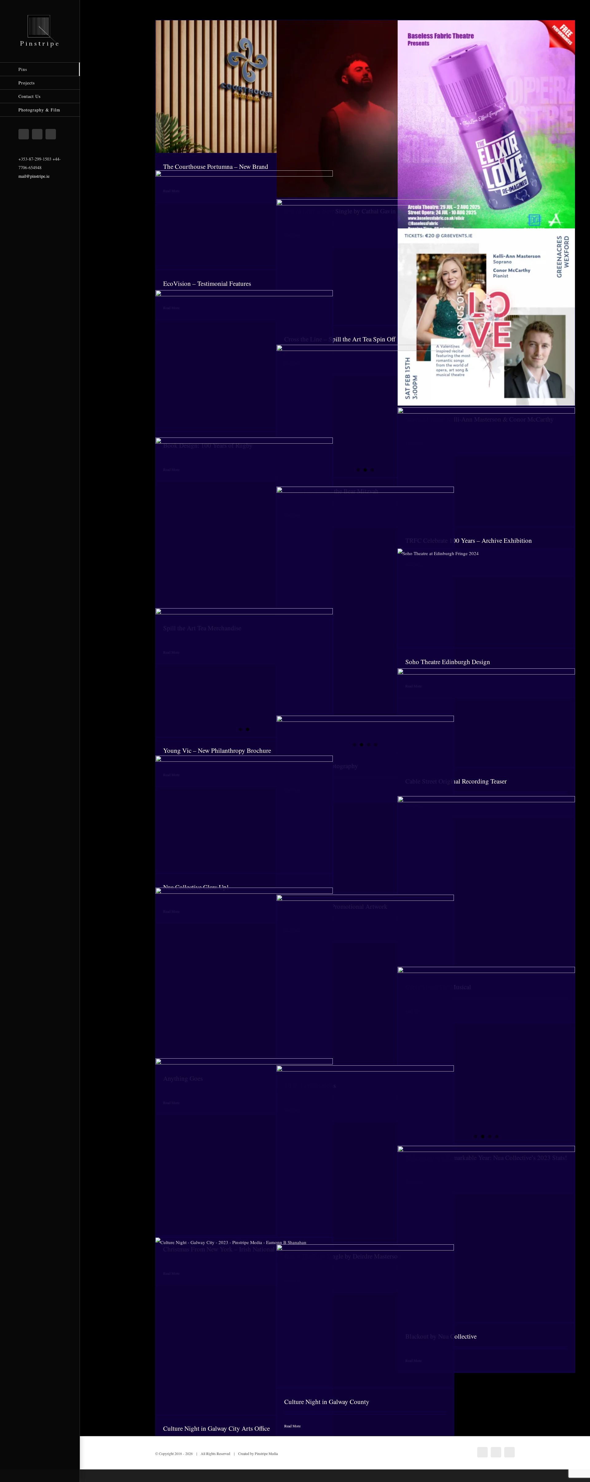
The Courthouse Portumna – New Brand (215, 166)
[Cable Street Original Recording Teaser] (486, 718)
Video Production (274, 225)
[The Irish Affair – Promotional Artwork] (365, 804)
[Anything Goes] (244, 976)
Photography (383, 113)
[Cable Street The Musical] (486, 884)
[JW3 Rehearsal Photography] (365, 619)
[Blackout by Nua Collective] (486, 1234)
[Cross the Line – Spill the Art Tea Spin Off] (365, 262)
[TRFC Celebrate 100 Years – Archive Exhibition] (486, 467)
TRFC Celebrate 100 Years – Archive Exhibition (468, 540)
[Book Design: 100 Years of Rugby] (244, 361)
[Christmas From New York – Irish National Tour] (244, 1146)
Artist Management (346, 113)
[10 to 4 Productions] (365, 983)
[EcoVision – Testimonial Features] (244, 220)
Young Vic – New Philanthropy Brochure (217, 750)
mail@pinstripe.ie (33, 176)
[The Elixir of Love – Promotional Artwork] (486, 131)
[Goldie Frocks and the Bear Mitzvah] (365, 404)
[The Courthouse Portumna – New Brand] (244, 86)
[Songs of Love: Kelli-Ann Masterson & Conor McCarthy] (486, 317)
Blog (252, 819)
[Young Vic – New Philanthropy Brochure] (244, 672)
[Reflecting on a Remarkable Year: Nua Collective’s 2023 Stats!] (486, 1055)
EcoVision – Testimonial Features (207, 283)
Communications (234, 225)
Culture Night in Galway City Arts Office (216, 1428)
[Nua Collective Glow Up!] (244, 814)
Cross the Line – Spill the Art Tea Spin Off (339, 339)
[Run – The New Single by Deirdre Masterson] (365, 1154)
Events (502, 472)
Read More (292, 1425)
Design (255, 91)
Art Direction (238, 91)
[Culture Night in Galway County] (365, 1316)
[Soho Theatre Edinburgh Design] (486, 598)
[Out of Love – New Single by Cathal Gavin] (365, 108)
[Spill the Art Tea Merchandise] (244, 526)
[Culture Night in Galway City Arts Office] (244, 1326)
